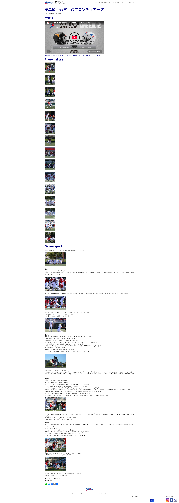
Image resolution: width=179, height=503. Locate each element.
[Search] (152, 500)
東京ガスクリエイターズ (62, 2)
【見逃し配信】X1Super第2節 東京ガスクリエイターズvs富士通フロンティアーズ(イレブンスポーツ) (72, 55)
